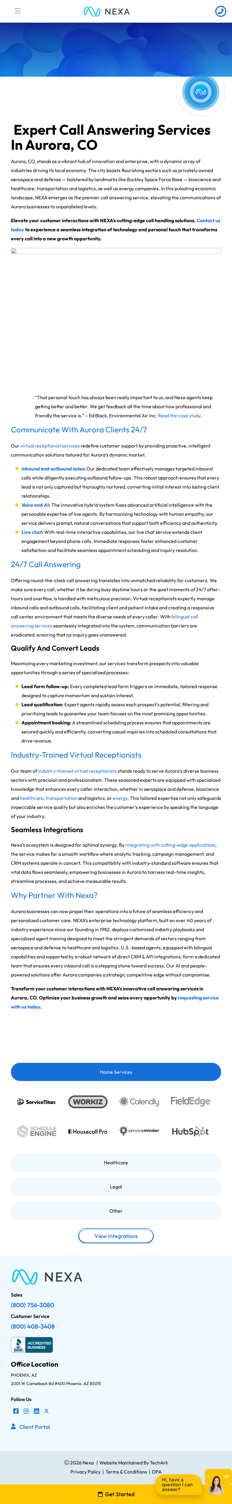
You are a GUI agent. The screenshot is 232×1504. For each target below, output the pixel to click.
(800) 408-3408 (33, 1326)
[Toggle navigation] (17, 11)
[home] (106, 11)
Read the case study (179, 415)
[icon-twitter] (46, 1411)
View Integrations (116, 1236)
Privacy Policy (85, 1472)
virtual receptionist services (50, 446)
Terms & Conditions (126, 1472)
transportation (61, 798)
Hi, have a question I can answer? (177, 1484)
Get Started (119, 1494)
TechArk (158, 1463)
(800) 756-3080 (32, 1305)
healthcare (32, 798)
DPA (157, 1472)
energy (120, 798)
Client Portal (34, 1426)
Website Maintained (121, 1463)
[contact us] (220, 11)
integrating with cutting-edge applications (170, 845)
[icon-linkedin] (36, 1411)
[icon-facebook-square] (16, 1411)
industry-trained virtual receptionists (77, 771)
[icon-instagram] (26, 1411)
